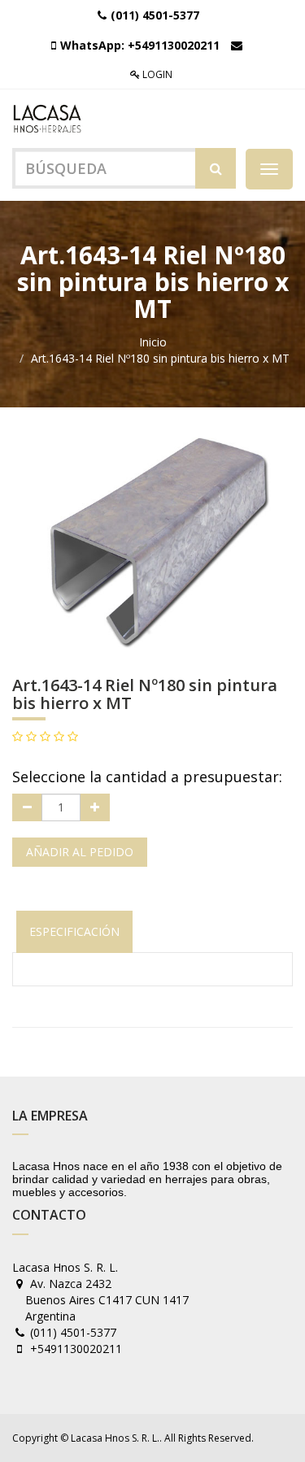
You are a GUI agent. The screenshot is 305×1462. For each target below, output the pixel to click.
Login (156, 74)
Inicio (153, 342)
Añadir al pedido (79, 851)
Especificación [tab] (74, 931)
